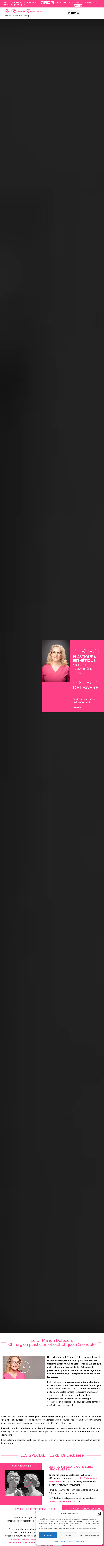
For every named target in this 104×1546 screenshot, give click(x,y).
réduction (28, 1539)
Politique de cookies (59, 1541)
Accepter (48, 1535)
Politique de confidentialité (76, 1541)
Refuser (68, 1535)
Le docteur (61, 2)
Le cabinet (73, 2)
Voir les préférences (89, 1535)
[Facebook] (42, 2)
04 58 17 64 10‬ (18, 5)
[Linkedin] (52, 2)
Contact (95, 2)
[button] (99, 1513)
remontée (15, 1539)
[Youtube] (48, 2)
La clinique (85, 2)
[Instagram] (45, 2)
